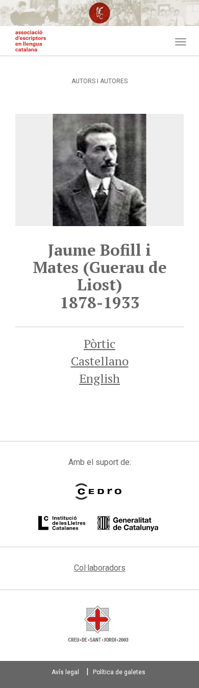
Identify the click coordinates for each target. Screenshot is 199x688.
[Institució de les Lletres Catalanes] (98, 523)
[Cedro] (98, 491)
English (99, 378)
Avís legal (65, 672)
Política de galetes (119, 672)
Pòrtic (99, 343)
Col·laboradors (100, 568)
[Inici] (31, 41)
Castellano (100, 361)
